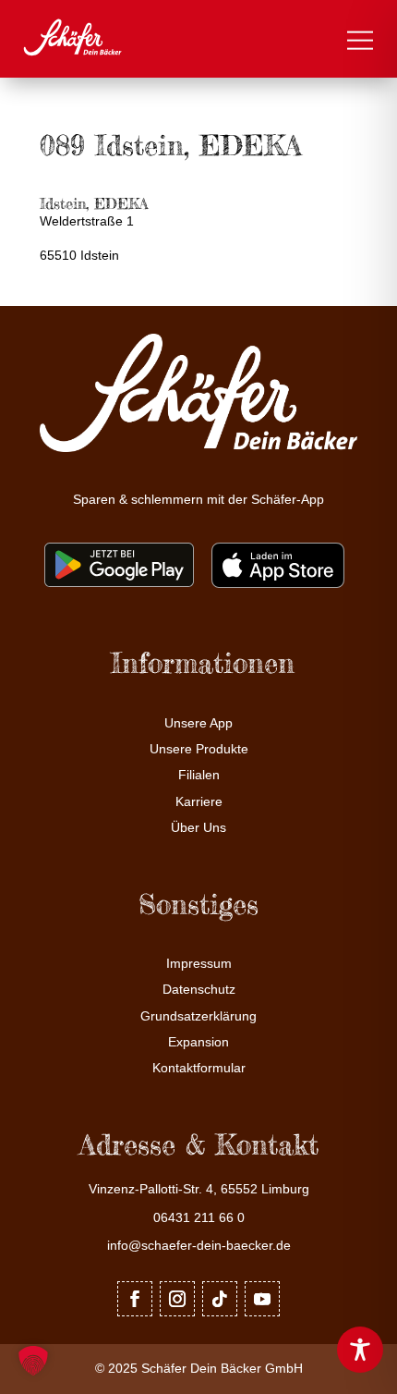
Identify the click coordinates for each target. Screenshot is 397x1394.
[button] (33, 1360)
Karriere (199, 802)
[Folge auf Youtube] (262, 1298)
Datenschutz (198, 990)
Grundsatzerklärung (198, 1016)
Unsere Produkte (199, 749)
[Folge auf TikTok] (219, 1298)
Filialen (199, 775)
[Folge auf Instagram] (177, 1298)
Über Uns (198, 828)
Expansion (198, 1042)
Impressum (199, 964)
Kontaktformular (199, 1068)
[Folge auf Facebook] (134, 1298)
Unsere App (198, 723)
